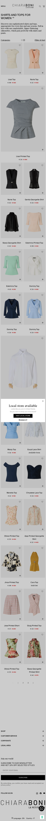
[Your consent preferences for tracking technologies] (42, 817)
